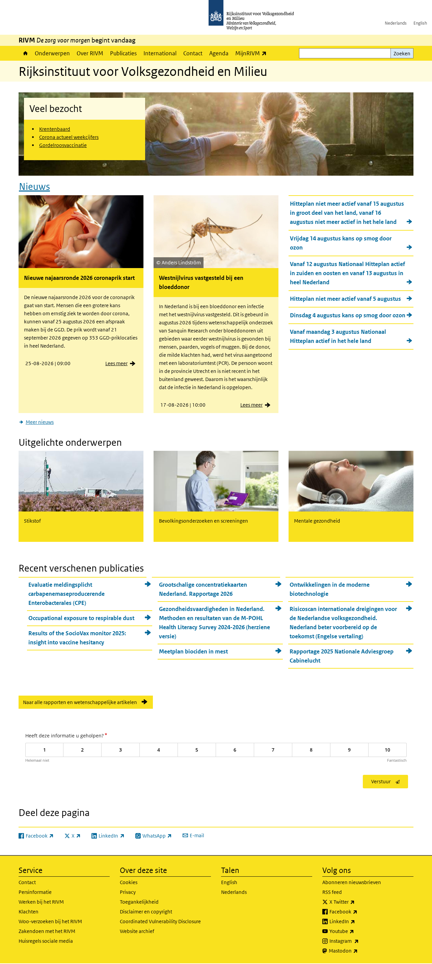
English (420, 23)
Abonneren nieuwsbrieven (351, 882)
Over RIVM (90, 53)
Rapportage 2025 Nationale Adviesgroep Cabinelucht (342, 656)
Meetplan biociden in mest (193, 651)
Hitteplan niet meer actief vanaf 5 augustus (345, 298)
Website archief (137, 931)
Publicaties (123, 53)
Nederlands (396, 23)
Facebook (358, 911)
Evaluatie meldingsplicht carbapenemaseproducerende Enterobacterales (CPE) (66, 594)
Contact (192, 53)
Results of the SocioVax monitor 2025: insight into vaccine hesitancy (77, 638)
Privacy (128, 892)
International (160, 53)
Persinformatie (35, 892)
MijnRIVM (252, 53)
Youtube (356, 931)
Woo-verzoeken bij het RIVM (50, 921)
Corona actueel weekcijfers (69, 137)
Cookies (128, 882)
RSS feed (332, 892)
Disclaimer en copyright (146, 911)
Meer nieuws (40, 422)
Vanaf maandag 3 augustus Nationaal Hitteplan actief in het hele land (338, 336)
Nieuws (34, 186)
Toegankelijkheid (139, 902)
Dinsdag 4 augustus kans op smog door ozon (347, 315)
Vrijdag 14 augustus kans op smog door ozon (341, 243)
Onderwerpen (52, 53)
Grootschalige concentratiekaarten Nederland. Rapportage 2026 (203, 589)
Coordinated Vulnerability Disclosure (160, 921)
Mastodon (358, 950)
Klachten (28, 911)
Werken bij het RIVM (41, 902)
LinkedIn (357, 921)
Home (25, 53)
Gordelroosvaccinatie (63, 145)
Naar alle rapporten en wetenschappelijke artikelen (80, 702)
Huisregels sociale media (46, 941)
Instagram (358, 940)
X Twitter (356, 901)
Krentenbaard (54, 129)
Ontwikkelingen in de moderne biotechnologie (330, 589)
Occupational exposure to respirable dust (81, 618)
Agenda (218, 53)
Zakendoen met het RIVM (47, 931)
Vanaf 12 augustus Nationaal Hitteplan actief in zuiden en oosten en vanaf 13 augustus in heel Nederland (347, 273)
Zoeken (402, 53)
